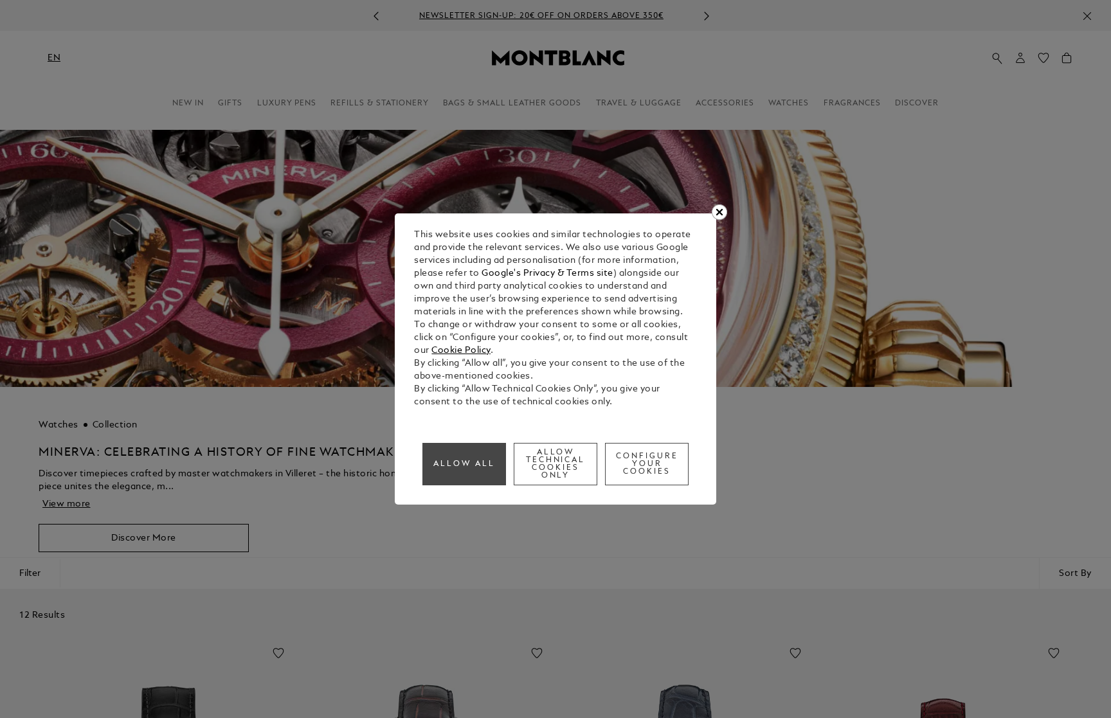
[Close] (719, 212)
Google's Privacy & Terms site (547, 273)
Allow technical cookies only (556, 464)
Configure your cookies (647, 464)
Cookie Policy (461, 350)
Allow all (464, 464)
